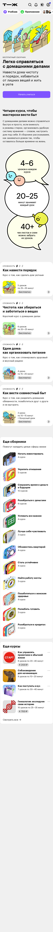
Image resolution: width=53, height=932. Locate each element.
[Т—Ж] (10, 4)
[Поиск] (30, 5)
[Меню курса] (48, 652)
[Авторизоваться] (48, 5)
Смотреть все (10, 720)
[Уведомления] (36, 5)
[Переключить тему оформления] (42, 5)
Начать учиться (26, 94)
